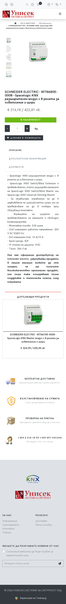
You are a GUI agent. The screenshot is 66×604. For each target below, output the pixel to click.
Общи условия (43, 524)
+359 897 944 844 (51, 437)
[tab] (33, 150)
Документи (16, 167)
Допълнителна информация (27, 159)
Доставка (41, 521)
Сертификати (10, 524)
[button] (50, 4)
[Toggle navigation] (60, 14)
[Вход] (31, 4)
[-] (33, 498)
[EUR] (58, 4)
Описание (15, 150)
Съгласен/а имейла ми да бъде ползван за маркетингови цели (29, 553)
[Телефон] (12, 4)
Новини (6, 532)
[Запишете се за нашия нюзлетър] (60, 563)
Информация (9, 521)
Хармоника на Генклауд (33, 598)
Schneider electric (18, 259)
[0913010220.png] (38, 52)
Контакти (8, 528)
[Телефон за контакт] (7, 4)
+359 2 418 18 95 (28, 437)
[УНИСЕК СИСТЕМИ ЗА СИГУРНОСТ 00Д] (18, 14)
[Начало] (15, 23)
